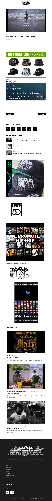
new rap (26, 391)
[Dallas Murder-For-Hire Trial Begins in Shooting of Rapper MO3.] (9, 152)
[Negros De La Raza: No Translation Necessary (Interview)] (9, 140)
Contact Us (8, 479)
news (29, 391)
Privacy (40, 498)
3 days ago (36, 391)
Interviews (8, 473)
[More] (16, 82)
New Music (8, 469)
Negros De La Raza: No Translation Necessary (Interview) (26, 140)
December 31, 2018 (9, 39)
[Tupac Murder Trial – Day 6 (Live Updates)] (9, 146)
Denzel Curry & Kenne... (13, 393)
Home (7, 465)
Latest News (8, 467)
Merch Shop (8, 481)
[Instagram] (9, 82)
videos (32, 391)
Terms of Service (33, 498)
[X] (7, 82)
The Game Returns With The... (14, 428)
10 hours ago (15, 145)
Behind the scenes (11, 391)
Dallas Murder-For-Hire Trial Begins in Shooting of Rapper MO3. (27, 153)
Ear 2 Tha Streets (10, 475)
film (16, 391)
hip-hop (8, 355)
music (7, 34)
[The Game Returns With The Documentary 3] (26, 412)
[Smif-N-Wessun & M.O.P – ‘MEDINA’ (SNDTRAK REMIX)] (26, 342)
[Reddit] (14, 82)
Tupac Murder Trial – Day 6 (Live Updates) (22, 146)
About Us (8, 477)
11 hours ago (16, 355)
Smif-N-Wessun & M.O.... (13, 358)
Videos (7, 471)
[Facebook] (11, 82)
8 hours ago (15, 139)
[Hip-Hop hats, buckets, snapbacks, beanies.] (26, 65)
